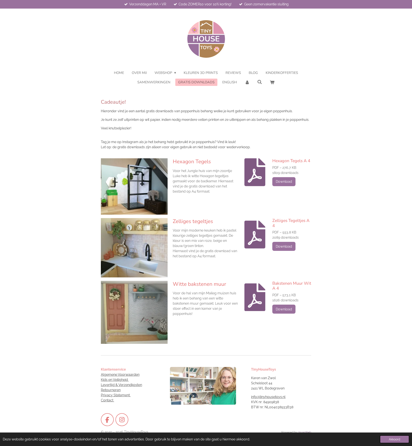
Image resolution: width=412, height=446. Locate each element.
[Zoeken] (259, 82)
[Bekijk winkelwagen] (272, 82)
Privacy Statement (116, 395)
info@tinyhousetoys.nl (268, 397)
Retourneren (111, 390)
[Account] (247, 82)
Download (284, 182)
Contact (107, 400)
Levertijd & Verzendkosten (121, 385)
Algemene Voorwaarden (120, 375)
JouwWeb (304, 432)
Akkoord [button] (394, 439)
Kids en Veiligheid (115, 380)
